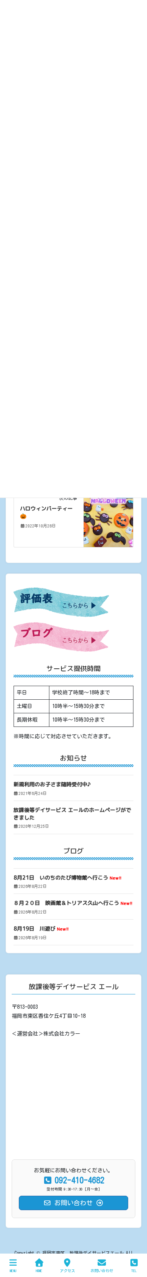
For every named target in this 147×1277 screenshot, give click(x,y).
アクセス (67, 1270)
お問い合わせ (101, 1270)
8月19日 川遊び (41, 928)
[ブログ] (108, 518)
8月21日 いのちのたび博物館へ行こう (67, 877)
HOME (39, 1270)
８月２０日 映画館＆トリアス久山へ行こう (73, 902)
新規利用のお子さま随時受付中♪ (52, 784)
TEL (134, 1270)
